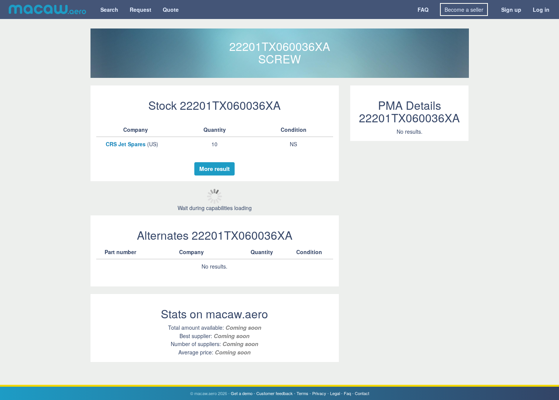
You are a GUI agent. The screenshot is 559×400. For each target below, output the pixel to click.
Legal (335, 393)
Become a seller (464, 9)
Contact (362, 393)
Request (140, 9)
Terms (302, 393)
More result (214, 168)
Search (109, 9)
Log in (541, 9)
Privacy (319, 393)
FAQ (423, 9)
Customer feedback (274, 393)
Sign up (511, 9)
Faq (347, 393)
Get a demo (242, 393)
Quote (171, 9)
